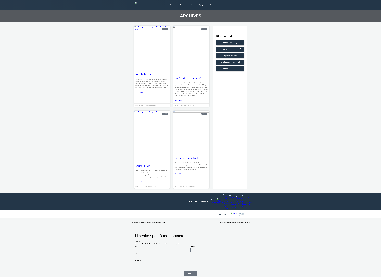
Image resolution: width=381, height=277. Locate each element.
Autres (181, 244)
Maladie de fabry (171, 244)
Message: (138, 260)
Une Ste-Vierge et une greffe (188, 78)
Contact (212, 5)
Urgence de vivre (143, 166)
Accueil (172, 5)
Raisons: (137, 241)
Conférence (160, 244)
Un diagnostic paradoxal (186, 158)
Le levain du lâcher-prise (230, 69)
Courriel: (138, 253)
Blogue (151, 244)
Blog (192, 5)
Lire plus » (139, 92)
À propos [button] (202, 5)
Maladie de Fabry (143, 74)
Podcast (182, 5)
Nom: (137, 246)
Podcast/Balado (141, 244)
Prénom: (193, 246)
